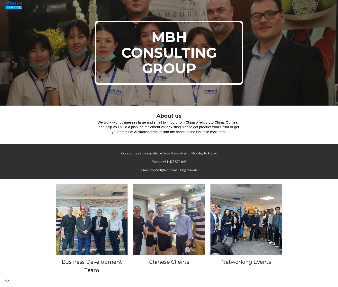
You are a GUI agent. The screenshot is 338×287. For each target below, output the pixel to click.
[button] (7, 280)
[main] (169, 53)
